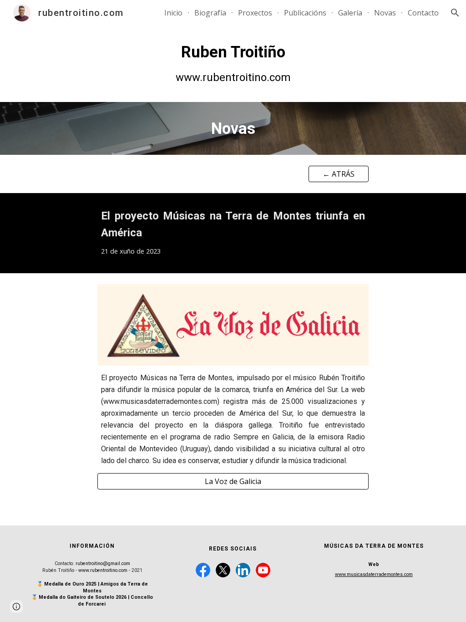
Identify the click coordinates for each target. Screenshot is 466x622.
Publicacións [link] (305, 13)
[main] (233, 63)
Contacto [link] (423, 13)
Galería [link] (350, 13)
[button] (455, 13)
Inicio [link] (173, 13)
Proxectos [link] (255, 13)
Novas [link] (385, 13)
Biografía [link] (210, 13)
